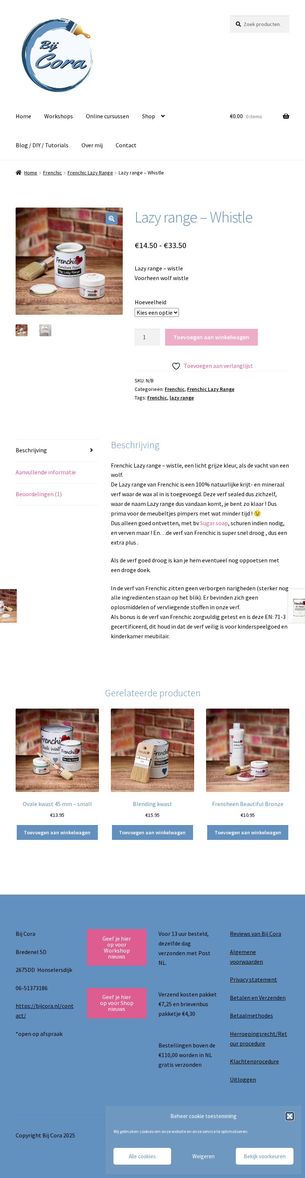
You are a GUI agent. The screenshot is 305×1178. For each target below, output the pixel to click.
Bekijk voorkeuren (265, 1156)
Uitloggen (243, 1079)
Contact (126, 145)
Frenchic (52, 172)
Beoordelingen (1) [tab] (39, 494)
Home (23, 116)
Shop (148, 116)
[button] (289, 1116)
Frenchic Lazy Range (90, 172)
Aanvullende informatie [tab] (46, 472)
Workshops (58, 116)
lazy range (182, 397)
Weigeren (203, 1156)
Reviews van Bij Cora (255, 933)
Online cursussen (107, 116)
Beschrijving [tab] (31, 450)
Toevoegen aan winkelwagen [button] (57, 832)
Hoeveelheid (150, 302)
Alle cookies (142, 1156)
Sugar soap (214, 523)
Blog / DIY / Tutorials (42, 145)
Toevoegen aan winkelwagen (211, 337)
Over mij (92, 145)
